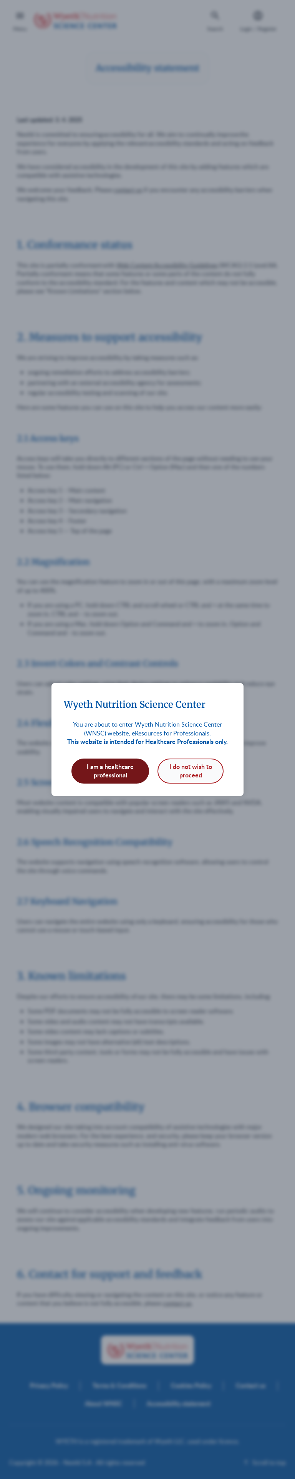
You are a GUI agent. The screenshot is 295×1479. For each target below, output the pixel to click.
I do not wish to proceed (190, 770)
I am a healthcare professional (110, 770)
